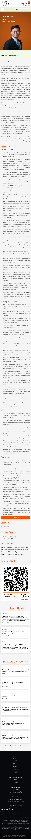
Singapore (15, 769)
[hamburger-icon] (2, 9)
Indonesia (15, 761)
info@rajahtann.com (17, 799)
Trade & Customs (8, 538)
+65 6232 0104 (6, 53)
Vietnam (15, 772)
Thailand (15, 771)
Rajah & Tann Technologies (15, 791)
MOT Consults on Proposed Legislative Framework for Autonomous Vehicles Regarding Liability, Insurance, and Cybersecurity (15, 737)
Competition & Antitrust (9, 536)
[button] (15, 517)
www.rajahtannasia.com (18, 801)
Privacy (20, 805)
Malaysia (15, 765)
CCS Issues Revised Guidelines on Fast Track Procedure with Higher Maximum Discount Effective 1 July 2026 (14, 723)
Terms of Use (12, 805)
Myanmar (15, 766)
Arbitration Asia (15, 789)
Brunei (15, 779)
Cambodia (15, 758)
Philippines (15, 768)
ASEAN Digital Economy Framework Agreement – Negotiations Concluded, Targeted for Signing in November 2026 (15, 709)
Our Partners (4, 61)
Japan (15, 781)
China (15, 760)
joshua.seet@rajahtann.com (9, 55)
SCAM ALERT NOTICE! (7, 9)
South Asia (15, 782)
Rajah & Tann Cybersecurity (15, 792)
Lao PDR (15, 763)
